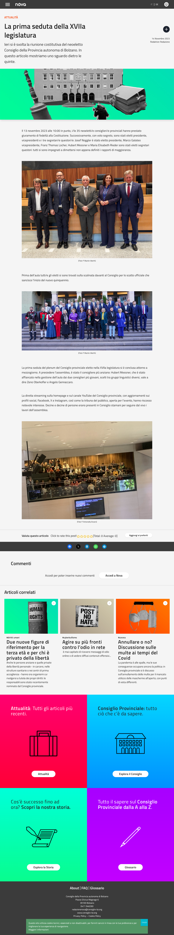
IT (151, 4)
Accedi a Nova (113, 575)
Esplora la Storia (43, 867)
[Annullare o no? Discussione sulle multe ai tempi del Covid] (143, 616)
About (74, 888)
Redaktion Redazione (160, 41)
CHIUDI (144, 922)
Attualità (43, 774)
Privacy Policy (79, 916)
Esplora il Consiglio (130, 774)
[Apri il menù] (7, 4)
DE (157, 4)
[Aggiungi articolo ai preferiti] (166, 29)
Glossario (130, 867)
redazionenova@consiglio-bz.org (87, 909)
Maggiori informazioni (39, 929)
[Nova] (20, 4)
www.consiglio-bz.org (87, 912)
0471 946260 (87, 906)
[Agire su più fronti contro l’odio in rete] (87, 616)
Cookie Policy (95, 916)
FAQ (84, 888)
